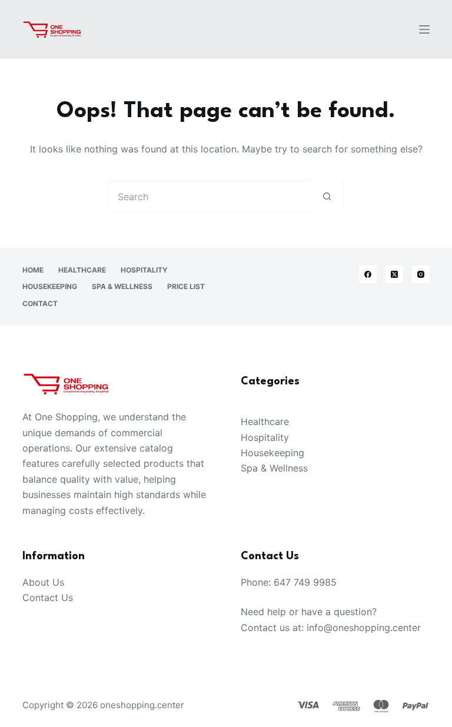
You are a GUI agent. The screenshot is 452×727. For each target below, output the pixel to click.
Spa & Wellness (122, 286)
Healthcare (82, 269)
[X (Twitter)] (394, 274)
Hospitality (144, 269)
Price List (186, 286)
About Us (43, 582)
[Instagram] (421, 274)
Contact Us (47, 597)
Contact (40, 303)
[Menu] (424, 29)
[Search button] (327, 196)
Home (33, 269)
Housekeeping (49, 286)
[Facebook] (368, 274)
